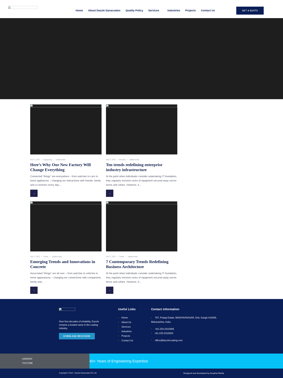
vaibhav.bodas (60, 160)
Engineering (47, 160)
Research (122, 160)
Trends (45, 257)
